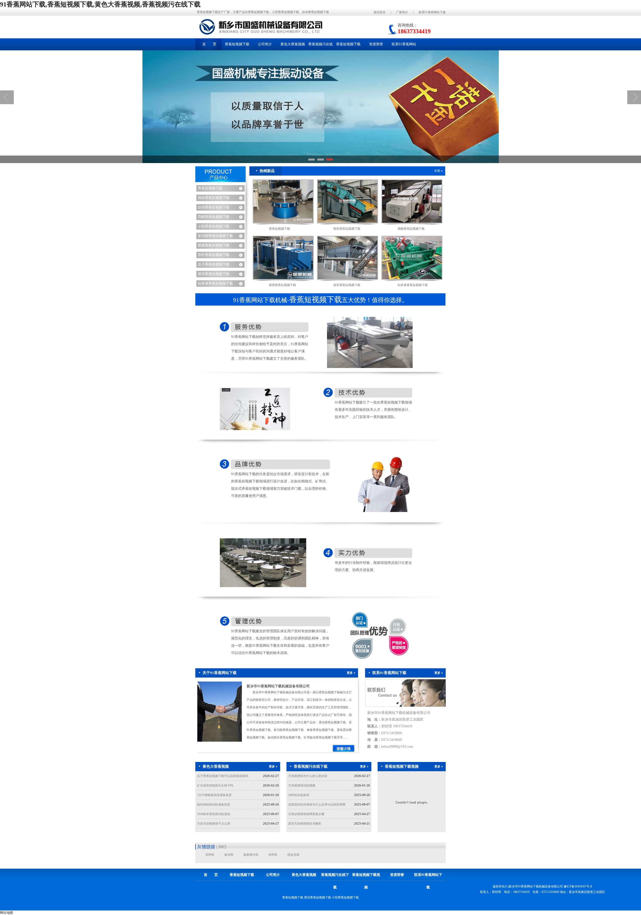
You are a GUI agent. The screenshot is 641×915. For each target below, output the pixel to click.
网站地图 (6, 912)
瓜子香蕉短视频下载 (213, 264)
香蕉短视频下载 (210, 188)
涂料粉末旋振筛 (298, 795)
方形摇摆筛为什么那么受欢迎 (307, 776)
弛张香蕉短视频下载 (213, 198)
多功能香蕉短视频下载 (215, 236)
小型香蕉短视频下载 (213, 226)
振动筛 (228, 854)
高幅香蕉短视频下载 (213, 217)
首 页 (209, 44)
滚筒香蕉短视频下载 (213, 274)
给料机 (272, 854)
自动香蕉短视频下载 (213, 207)
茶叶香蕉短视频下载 (213, 255)
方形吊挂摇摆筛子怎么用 (213, 823)
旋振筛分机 (250, 854)
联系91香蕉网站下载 (432, 12)
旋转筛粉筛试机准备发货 (213, 804)
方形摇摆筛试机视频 (301, 785)
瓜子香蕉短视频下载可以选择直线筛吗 (222, 776)
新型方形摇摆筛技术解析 (304, 823)
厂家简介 (402, 12)
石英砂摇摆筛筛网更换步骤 (306, 814)
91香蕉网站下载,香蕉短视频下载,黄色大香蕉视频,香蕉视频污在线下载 (100, 4)
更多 (350, 673)
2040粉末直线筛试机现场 (213, 814)
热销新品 (267, 171)
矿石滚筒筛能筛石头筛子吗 (215, 785)
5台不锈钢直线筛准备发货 (214, 795)
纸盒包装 (293, 854)
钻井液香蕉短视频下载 (215, 283)
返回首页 (380, 12)
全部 (437, 171)
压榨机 (209, 854)
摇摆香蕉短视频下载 (213, 245)
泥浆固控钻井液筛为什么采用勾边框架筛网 (316, 804)
